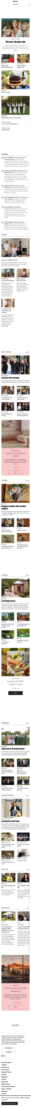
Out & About (5, 1069)
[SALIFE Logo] (15, 4)
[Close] (29, 1097)
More (27, 352)
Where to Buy (5, 1084)
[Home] (15, 1)
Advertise (4, 1091)
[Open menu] (29, 4)
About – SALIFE (6, 1089)
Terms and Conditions (8, 1086)
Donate (8, 1052)
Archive (3, 1093)
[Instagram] (4, 1056)
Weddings (4, 1077)
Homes (3, 1079)
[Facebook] (2, 1056)
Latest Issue (5, 1067)
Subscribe (9, 1048)
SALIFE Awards (6, 1062)
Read (15, 472)
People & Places (6, 1072)
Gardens (4, 1065)
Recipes (3, 1074)
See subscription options (9, 1103)
